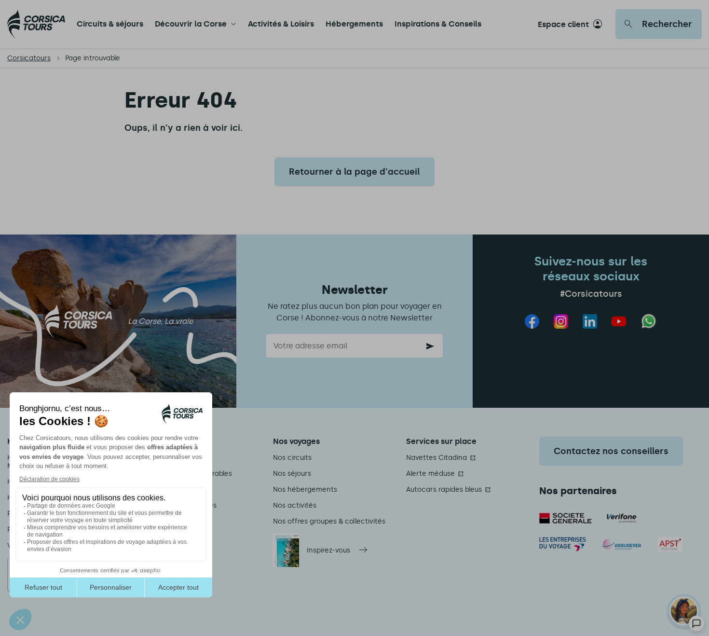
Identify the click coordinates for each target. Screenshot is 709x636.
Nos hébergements (305, 489)
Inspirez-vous (328, 550)
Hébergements (354, 23)
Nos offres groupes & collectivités (329, 521)
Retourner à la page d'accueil (354, 171)
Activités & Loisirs (281, 23)
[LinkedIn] (590, 321)
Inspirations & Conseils (438, 23)
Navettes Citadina (436, 458)
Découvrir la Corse (191, 23)
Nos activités (294, 505)
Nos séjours (292, 474)
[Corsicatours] (36, 24)
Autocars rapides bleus (444, 489)
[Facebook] (532, 321)
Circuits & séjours (110, 23)
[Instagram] (561, 321)
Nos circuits (292, 458)
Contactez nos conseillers (611, 451)
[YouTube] (619, 321)
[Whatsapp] (649, 321)
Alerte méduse (430, 474)
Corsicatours (29, 58)
